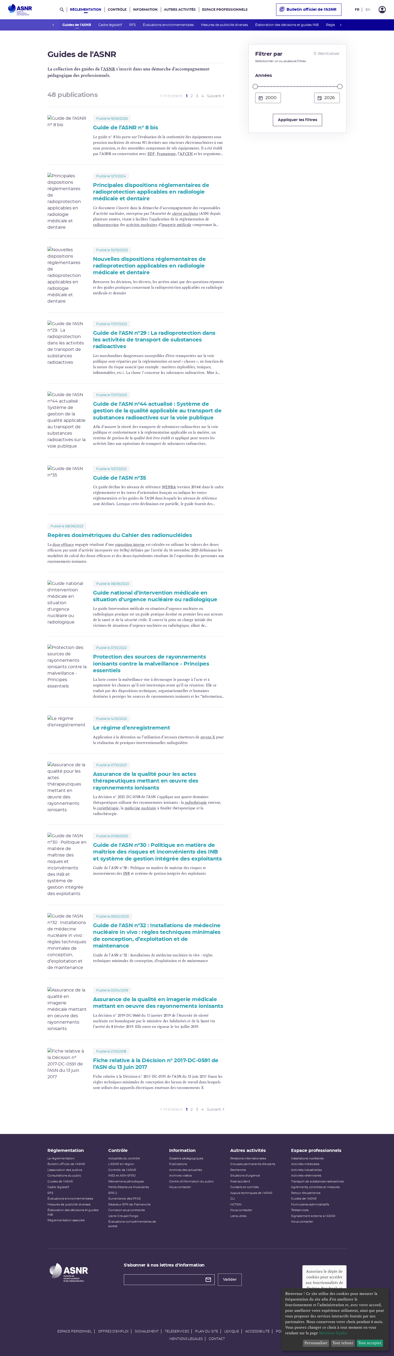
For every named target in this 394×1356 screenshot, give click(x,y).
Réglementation (85, 9)
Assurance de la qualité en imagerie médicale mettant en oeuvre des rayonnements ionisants (158, 1003)
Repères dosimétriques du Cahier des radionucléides (119, 535)
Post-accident (240, 1181)
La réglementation (61, 1158)
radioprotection (106, 225)
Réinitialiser (329, 54)
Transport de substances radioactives (317, 1181)
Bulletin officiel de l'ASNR (311, 10)
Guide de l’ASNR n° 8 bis (125, 127)
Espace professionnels (225, 9)
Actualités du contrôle (124, 1158)
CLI (232, 1198)
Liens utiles (238, 1216)
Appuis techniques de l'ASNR (251, 1193)
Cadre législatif (110, 25)
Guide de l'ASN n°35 (119, 478)
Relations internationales (248, 1158)
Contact (217, 1338)
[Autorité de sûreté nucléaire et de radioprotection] (20, 9)
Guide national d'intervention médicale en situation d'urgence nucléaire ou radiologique (155, 596)
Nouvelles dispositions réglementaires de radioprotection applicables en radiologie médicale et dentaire (149, 266)
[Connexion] (382, 9)
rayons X (207, 737)
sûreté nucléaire (185, 213)
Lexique (231, 1331)
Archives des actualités (185, 1170)
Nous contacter (180, 1187)
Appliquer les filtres (297, 120)
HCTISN (235, 1204)
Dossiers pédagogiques (186, 1158)
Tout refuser (342, 1343)
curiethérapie (107, 808)
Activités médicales (305, 1164)
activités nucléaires (141, 225)
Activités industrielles (306, 1170)
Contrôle (117, 9)
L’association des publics (64, 1170)
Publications (178, 1164)
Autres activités (180, 9)
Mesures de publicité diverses (225, 25)
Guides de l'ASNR (77, 25)
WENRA (169, 487)
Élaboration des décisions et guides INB (287, 25)
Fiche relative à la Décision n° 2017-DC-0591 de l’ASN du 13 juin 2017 (155, 1064)
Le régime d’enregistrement (131, 728)
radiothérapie (196, 802)
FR (357, 9)
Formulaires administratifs (310, 1204)
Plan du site (206, 1331)
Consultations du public (64, 1175)
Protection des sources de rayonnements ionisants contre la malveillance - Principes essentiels (151, 663)
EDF (151, 154)
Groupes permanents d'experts (252, 1164)
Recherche (238, 1170)
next (341, 25)
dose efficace (63, 544)
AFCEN (186, 154)
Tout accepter (369, 1343)
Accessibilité (257, 1331)
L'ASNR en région (121, 1164)
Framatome (166, 154)
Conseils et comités (244, 1187)
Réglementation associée (66, 1220)
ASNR (109, 69)
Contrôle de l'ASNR (122, 1170)
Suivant (214, 96)
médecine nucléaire (140, 808)
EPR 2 (112, 1193)
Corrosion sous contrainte (126, 1210)
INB (126, 873)
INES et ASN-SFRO (122, 1175)
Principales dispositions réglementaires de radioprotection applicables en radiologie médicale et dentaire (151, 192)
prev (53, 25)
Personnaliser (316, 1343)
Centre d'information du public (191, 1181)
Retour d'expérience (306, 1193)
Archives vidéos (180, 1175)
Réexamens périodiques (126, 1181)
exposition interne (130, 544)
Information (145, 9)
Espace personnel (74, 1331)
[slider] (255, 86)
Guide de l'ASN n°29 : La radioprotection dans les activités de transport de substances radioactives (154, 340)
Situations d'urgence (245, 1175)
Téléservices (299, 1210)
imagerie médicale (176, 225)
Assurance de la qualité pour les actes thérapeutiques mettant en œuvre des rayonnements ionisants (145, 781)
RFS (132, 25)
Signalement (147, 1331)
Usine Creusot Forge (123, 1216)
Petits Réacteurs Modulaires (128, 1187)
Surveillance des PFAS (124, 1198)
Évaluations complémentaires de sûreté (132, 1224)
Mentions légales (186, 1338)
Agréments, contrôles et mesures (315, 1187)
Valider (230, 1280)
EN (368, 9)
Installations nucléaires (307, 1158)
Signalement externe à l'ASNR (313, 1216)
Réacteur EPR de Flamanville (129, 1204)
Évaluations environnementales (169, 25)
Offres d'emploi (113, 1331)
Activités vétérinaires (306, 1175)
